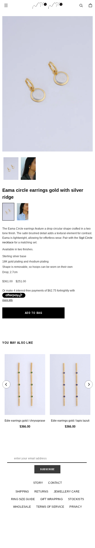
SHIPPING (22, 491)
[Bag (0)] (90, 5)
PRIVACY (75, 506)
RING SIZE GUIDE (23, 499)
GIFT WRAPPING (51, 499)
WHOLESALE (22, 506)
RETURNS (41, 491)
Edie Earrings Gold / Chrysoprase (25, 420)
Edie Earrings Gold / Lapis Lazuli (70, 420)
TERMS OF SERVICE (50, 506)
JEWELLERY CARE (67, 491)
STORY (38, 482)
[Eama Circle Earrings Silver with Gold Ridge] (23, 212)
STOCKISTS (76, 499)
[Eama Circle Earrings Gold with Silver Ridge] (8, 212)
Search (81, 5)
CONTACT (55, 482)
